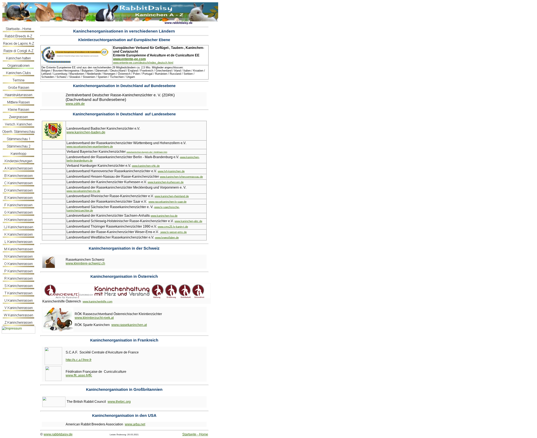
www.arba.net (135, 424)
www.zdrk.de (75, 104)
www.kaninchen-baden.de (85, 132)
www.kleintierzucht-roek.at (94, 317)
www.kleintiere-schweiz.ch (85, 263)
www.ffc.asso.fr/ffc (79, 375)
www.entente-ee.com (129, 59)
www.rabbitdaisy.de (58, 434)
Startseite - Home (195, 434)
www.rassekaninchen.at (129, 325)
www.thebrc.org (119, 401)
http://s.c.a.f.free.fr (78, 360)
